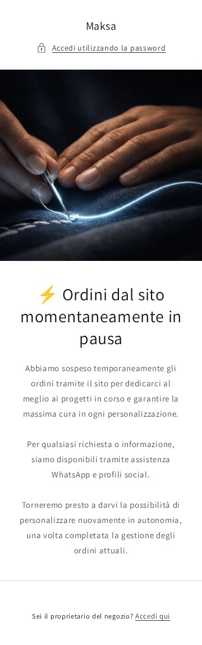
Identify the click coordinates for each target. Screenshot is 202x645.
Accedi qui (152, 616)
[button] (101, 48)
